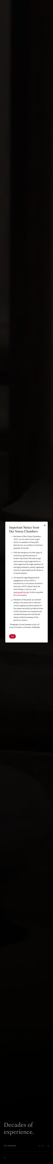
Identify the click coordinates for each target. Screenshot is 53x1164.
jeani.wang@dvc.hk (21, 592)
